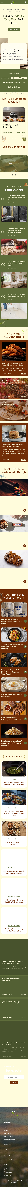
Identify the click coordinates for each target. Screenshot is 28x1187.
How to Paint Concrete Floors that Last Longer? (17, 295)
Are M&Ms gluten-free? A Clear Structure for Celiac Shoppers (13, 500)
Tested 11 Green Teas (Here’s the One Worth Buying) (14, 1043)
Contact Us (7, 1156)
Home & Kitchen (7, 132)
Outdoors (6, 1130)
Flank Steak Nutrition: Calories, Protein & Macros (11, 719)
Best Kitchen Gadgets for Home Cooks (12, 126)
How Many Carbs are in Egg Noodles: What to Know (14, 930)
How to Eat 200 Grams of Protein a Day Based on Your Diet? (14, 813)
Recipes (14, 779)
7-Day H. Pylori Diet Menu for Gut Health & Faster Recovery (12, 647)
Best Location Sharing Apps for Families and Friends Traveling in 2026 (13, 52)
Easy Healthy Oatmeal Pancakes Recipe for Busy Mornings (12, 445)
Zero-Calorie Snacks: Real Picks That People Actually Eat (14, 872)
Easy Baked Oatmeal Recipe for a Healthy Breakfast (13, 404)
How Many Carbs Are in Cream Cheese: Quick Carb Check (11, 621)
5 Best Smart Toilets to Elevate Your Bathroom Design (16, 198)
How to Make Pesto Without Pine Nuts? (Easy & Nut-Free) (14, 784)
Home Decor (7, 1133)
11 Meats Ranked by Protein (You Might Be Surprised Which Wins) (11, 672)
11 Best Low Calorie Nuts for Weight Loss (14, 843)
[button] (12, 138)
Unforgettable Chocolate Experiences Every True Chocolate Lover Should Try (13, 382)
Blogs (5, 1149)
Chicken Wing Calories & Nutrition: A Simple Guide (14, 901)
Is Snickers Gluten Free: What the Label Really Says (13, 536)
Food (5, 1127)
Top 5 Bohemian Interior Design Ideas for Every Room (17, 263)
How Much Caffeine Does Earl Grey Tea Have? (11, 979)
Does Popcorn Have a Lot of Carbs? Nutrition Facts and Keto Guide (11, 743)
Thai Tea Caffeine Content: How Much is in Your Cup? (11, 1002)
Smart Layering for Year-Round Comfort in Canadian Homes (17, 231)
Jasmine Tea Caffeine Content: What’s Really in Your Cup (12, 962)
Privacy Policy (8, 1159)
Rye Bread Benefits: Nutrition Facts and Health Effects (12, 571)
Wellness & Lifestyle (14, 46)
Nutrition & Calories (14, 808)
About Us (6, 1153)
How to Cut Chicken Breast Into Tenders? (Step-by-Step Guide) (13, 364)
